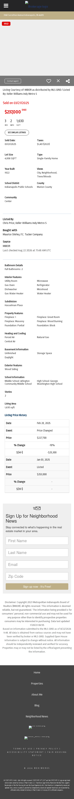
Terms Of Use (23, 749)
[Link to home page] (37, 5)
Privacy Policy (47, 749)
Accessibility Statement (25, 752)
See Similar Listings (17, 132)
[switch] (49, 81)
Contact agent (13, 81)
